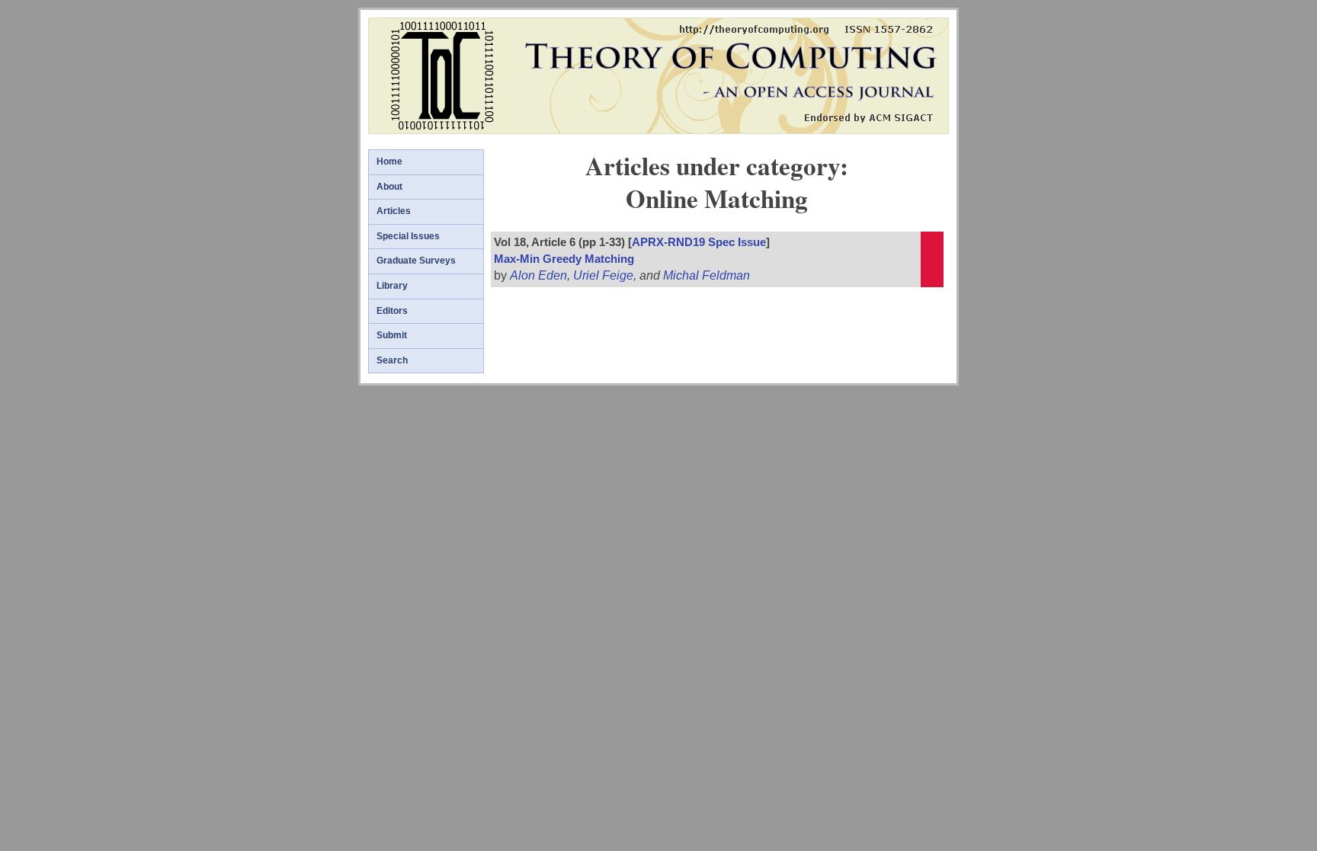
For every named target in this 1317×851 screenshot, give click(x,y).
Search (392, 360)
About (389, 186)
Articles (394, 211)
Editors (392, 310)
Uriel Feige (603, 275)
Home (389, 161)
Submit (392, 335)
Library (392, 285)
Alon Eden (538, 275)
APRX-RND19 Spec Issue (699, 242)
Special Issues (408, 236)
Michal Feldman (706, 275)
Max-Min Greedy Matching (564, 259)
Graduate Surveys (416, 260)
